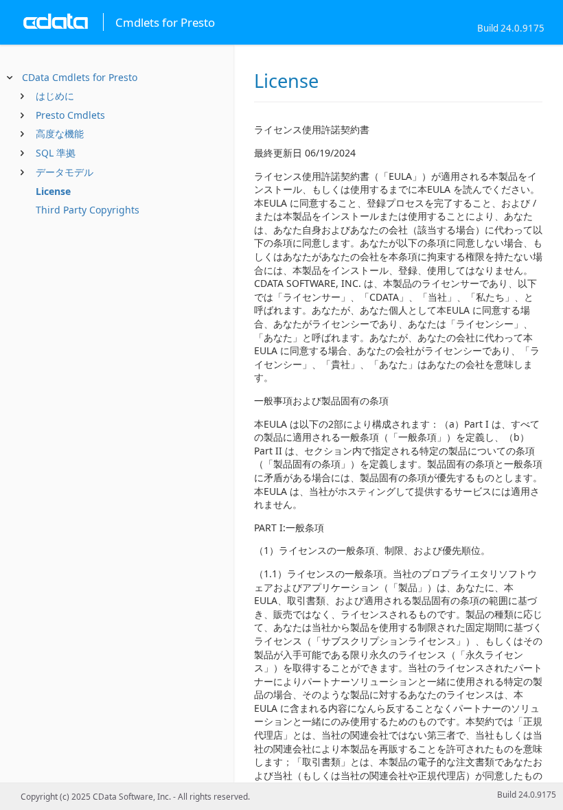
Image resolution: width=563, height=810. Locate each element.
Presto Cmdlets (70, 114)
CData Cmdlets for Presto (79, 77)
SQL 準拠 (56, 152)
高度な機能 (60, 133)
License (53, 191)
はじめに (55, 95)
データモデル (64, 171)
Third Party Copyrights (87, 209)
